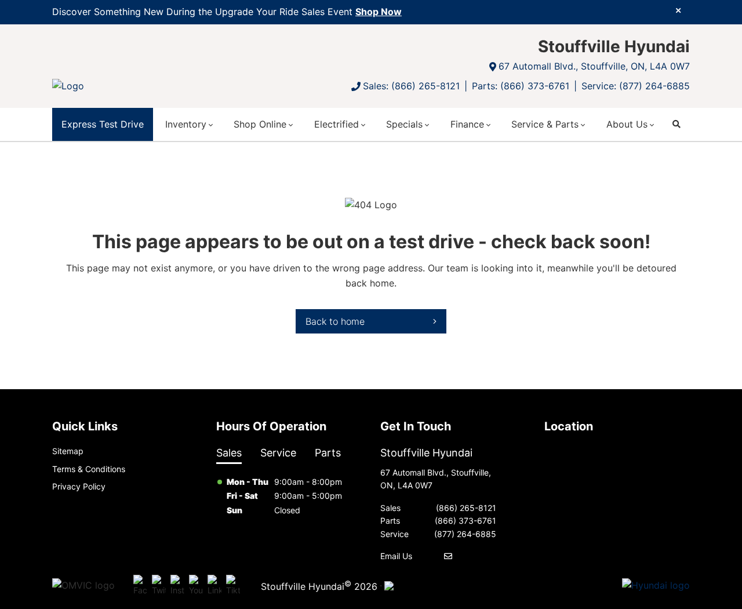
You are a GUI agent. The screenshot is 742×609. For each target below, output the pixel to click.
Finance (467, 124)
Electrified (336, 124)
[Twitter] (159, 586)
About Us (627, 124)
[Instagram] (177, 586)
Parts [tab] (328, 453)
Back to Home (335, 321)
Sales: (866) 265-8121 (411, 86)
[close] (678, 10)
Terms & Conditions (88, 469)
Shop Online (260, 124)
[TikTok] (233, 586)
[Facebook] (140, 586)
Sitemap (67, 451)
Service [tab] (278, 453)
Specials (404, 124)
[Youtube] (196, 586)
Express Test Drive (102, 124)
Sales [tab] (229, 453)
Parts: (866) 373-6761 (520, 86)
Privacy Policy (79, 486)
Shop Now (378, 11)
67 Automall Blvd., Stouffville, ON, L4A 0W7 (594, 66)
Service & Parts (545, 124)
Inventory (185, 124)
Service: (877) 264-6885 (635, 86)
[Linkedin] (214, 586)
